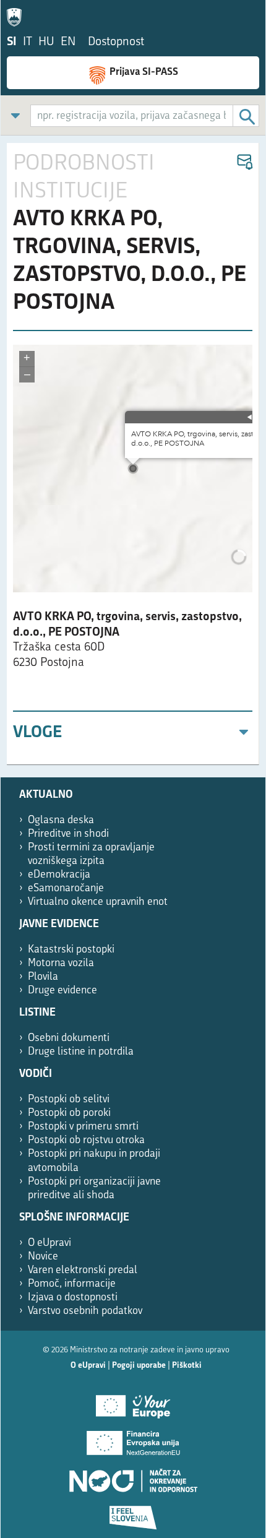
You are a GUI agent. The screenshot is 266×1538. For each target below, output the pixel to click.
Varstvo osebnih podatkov (85, 1311)
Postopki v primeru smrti (83, 1126)
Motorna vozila (61, 963)
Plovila (43, 977)
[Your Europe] (133, 1401)
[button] (244, 162)
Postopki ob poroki (69, 1113)
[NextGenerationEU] (133, 1439)
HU (46, 42)
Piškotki (187, 1366)
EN (68, 42)
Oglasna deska (61, 820)
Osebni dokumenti (68, 1038)
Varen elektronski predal (82, 1270)
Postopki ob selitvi (68, 1099)
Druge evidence (62, 990)
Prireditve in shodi (68, 834)
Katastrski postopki (71, 949)
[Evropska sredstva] (133, 1513)
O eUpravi (49, 1243)
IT (27, 42)
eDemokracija (59, 875)
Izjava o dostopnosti (73, 1297)
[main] (133, 454)
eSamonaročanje (66, 888)
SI (12, 42)
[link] (15, 115)
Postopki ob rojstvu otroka (86, 1140)
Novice (43, 1256)
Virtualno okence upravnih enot (98, 902)
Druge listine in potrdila (81, 1052)
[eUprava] (17, 15)
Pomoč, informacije (72, 1284)
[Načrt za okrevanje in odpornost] (133, 1476)
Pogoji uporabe (139, 1366)
